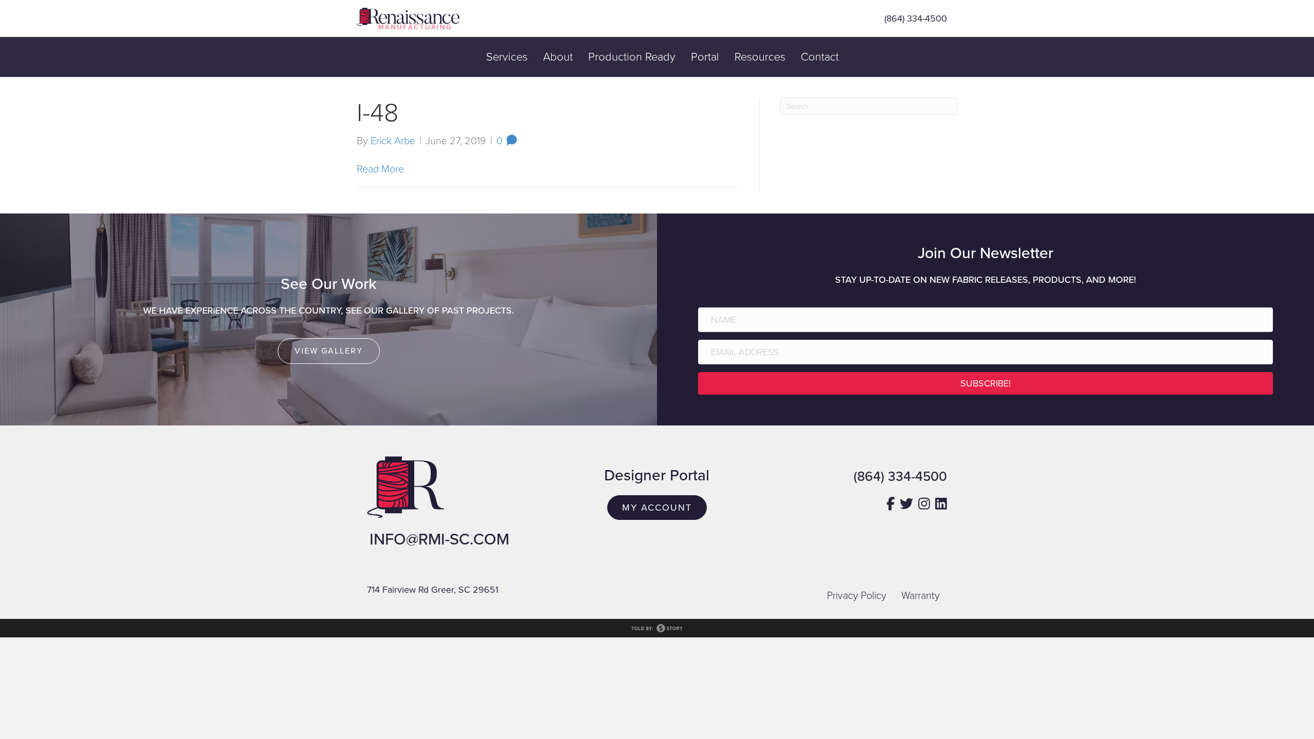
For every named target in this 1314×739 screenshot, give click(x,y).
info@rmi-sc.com (439, 539)
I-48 (378, 113)
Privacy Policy (856, 596)
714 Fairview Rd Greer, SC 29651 (432, 589)
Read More (380, 169)
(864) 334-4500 (915, 18)
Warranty (920, 596)
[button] (985, 383)
